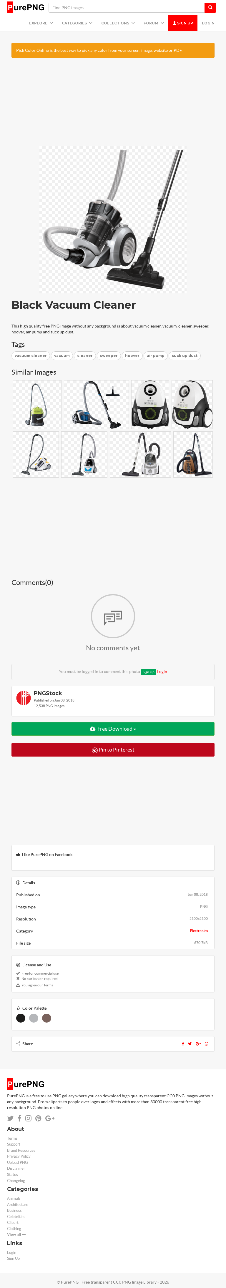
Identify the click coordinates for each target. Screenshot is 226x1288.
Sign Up (184, 23)
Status (12, 1174)
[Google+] (198, 1043)
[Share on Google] (49, 1118)
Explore (38, 23)
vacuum (62, 355)
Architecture (17, 1204)
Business (14, 1210)
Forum (151, 23)
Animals (14, 1198)
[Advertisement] (113, 105)
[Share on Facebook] (19, 1118)
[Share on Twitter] (10, 1118)
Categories (75, 23)
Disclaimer (16, 1168)
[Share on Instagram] (28, 1118)
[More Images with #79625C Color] (46, 1018)
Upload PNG (17, 1162)
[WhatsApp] (206, 1043)
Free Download (115, 729)
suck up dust (184, 355)
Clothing (14, 1228)
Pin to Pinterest (116, 750)
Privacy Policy (19, 1156)
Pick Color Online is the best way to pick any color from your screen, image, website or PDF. (99, 50)
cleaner (85, 355)
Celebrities (16, 1216)
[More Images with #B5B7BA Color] (33, 1018)
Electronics (199, 931)
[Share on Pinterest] (38, 1118)
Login (208, 23)
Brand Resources (21, 1150)
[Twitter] (190, 1043)
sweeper (109, 355)
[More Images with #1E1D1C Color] (20, 1018)
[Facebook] (183, 1043)
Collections (115, 23)
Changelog (16, 1181)
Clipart (13, 1222)
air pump (155, 355)
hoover (132, 355)
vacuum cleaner (31, 355)
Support (13, 1144)
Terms (12, 1138)
